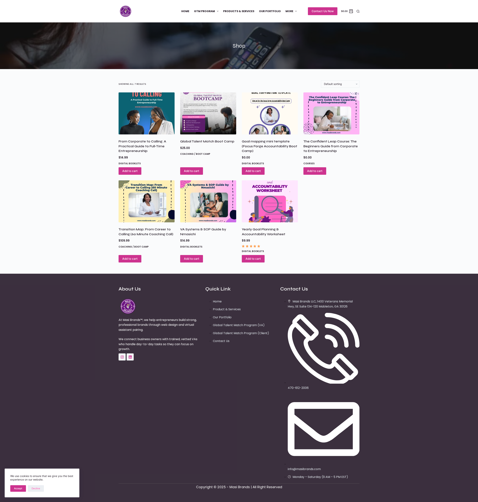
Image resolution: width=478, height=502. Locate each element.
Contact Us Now (323, 11)
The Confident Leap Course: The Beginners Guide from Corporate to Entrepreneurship (330, 146)
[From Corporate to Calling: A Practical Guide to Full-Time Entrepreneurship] (147, 113)
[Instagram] (122, 356)
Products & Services (238, 11)
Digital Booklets (130, 163)
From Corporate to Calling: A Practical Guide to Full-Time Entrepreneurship (142, 146)
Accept (18, 488)
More (289, 11)
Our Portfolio (270, 11)
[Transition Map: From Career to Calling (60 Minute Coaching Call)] (147, 201)
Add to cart (130, 171)
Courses (309, 163)
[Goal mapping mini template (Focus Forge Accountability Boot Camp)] (270, 113)
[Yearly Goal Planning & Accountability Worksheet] (270, 201)
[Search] (358, 11)
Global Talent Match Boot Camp (207, 141)
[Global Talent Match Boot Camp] (208, 113)
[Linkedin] (130, 356)
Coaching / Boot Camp (195, 154)
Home (185, 11)
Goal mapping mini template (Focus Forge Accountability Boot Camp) (269, 146)
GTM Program (204, 11)
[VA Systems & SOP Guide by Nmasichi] (208, 201)
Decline (36, 488)
